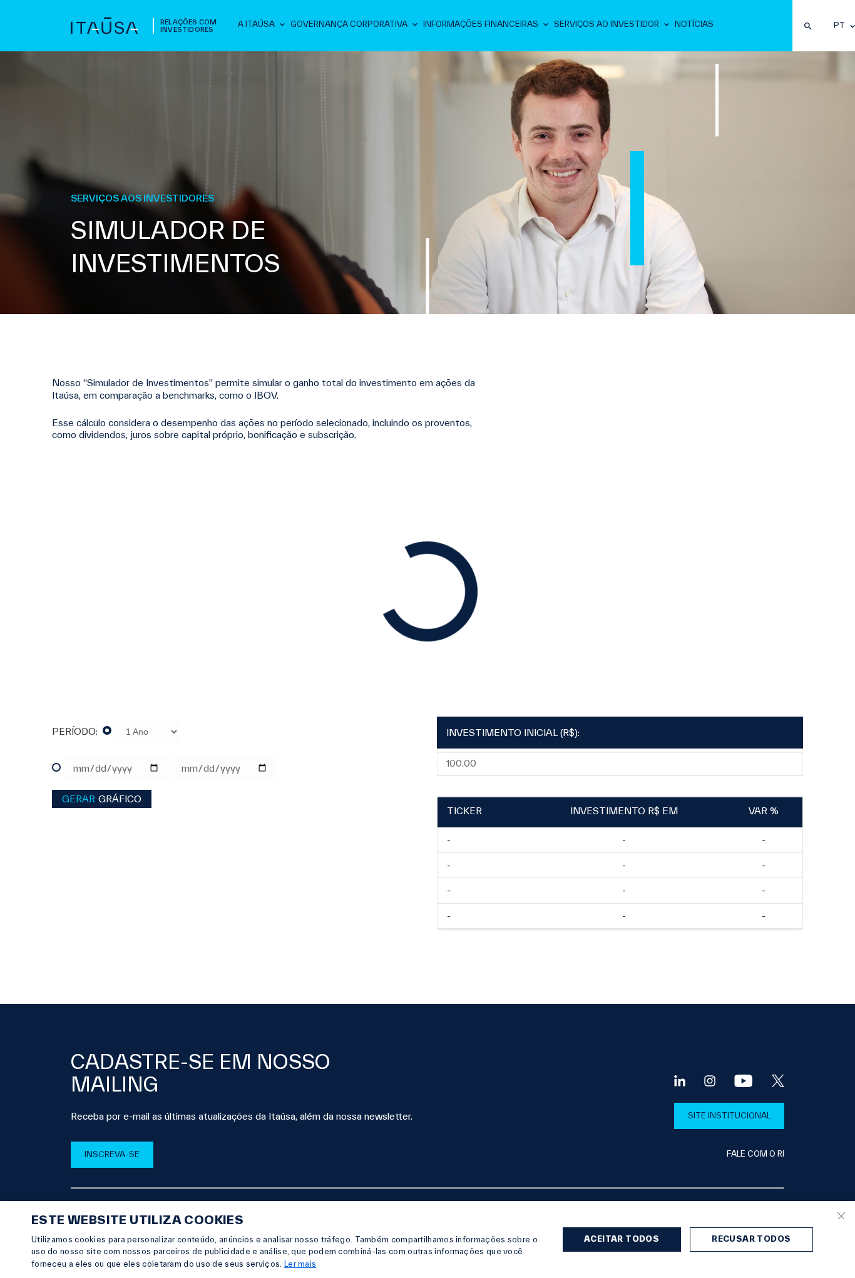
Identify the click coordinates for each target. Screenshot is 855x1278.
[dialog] (427, 1239)
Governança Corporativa (348, 24)
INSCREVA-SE (112, 1154)
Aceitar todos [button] (621, 1239)
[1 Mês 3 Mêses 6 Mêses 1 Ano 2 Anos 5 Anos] (141, 732)
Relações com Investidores (188, 25)
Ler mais (300, 1264)
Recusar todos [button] (751, 1239)
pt (839, 25)
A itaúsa (256, 24)
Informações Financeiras (480, 24)
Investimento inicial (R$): (513, 732)
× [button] (841, 1214)
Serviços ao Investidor (606, 24)
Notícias (694, 24)
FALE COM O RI (755, 1153)
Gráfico (101, 799)
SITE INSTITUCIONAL (729, 1115)
